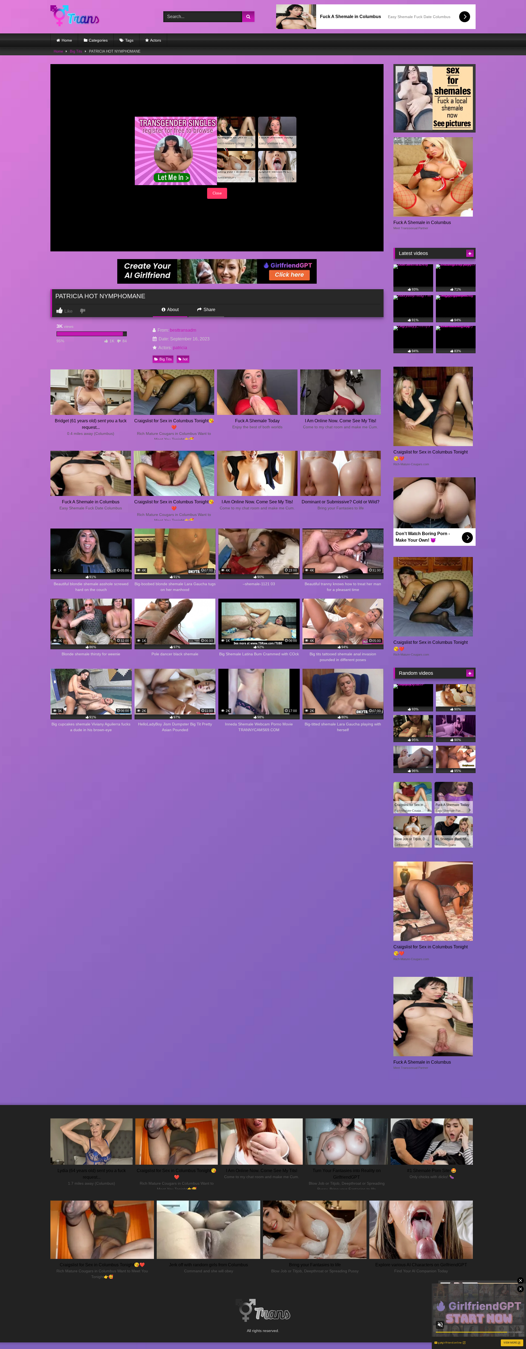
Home (67, 40)
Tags (129, 40)
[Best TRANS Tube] (75, 16)
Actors (155, 40)
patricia (180, 347)
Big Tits (76, 51)
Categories (98, 40)
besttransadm (183, 330)
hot (185, 359)
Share (208, 309)
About (172, 309)
